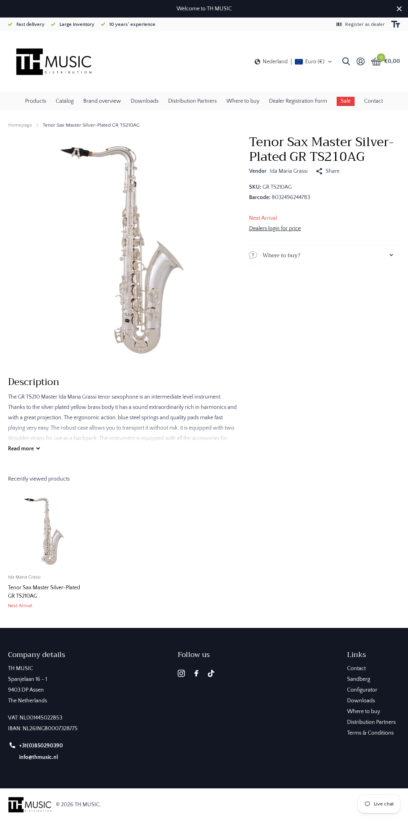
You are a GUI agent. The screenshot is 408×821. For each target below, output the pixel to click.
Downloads (145, 101)
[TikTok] (211, 673)
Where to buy (242, 101)
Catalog (65, 101)
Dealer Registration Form (298, 101)
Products (35, 101)
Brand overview (102, 101)
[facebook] (196, 673)
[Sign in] (360, 61)
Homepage (20, 125)
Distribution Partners (192, 101)
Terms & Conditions (370, 733)
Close (399, 9)
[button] (293, 61)
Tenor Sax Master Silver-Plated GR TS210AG (44, 591)
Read (21, 449)
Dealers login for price (275, 228)
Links (356, 654)
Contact (373, 101)
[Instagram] (181, 673)
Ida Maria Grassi (289, 171)
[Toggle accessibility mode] (395, 24)
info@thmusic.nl (38, 757)
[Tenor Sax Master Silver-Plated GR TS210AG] (44, 531)
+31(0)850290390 (41, 746)
